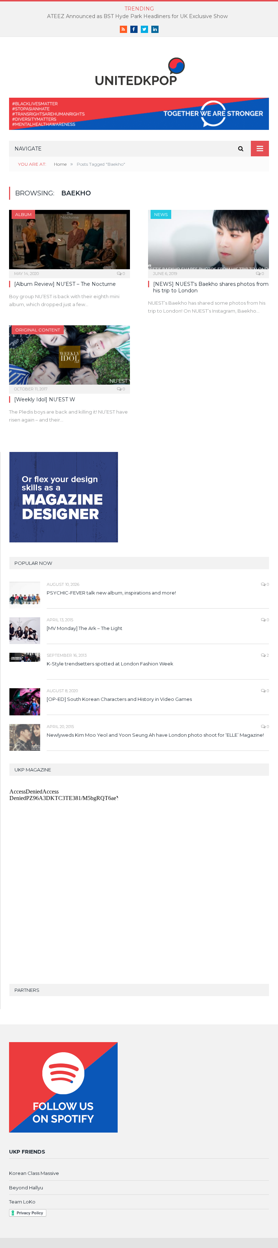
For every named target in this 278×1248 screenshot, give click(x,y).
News (161, 214)
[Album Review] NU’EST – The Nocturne (65, 284)
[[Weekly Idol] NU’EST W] (69, 357)
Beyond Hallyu (26, 1187)
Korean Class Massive (34, 1173)
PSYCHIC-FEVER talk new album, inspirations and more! (111, 593)
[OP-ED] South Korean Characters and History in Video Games (119, 699)
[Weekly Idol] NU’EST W (44, 399)
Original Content (37, 330)
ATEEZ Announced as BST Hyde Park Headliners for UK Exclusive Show (137, 16)
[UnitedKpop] (139, 68)
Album (23, 214)
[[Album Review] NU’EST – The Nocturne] (69, 242)
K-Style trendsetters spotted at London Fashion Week (110, 664)
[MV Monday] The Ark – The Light (84, 628)
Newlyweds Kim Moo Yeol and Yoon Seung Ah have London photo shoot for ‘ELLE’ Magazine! (155, 735)
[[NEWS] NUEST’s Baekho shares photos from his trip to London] (208, 242)
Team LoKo (22, 1202)
